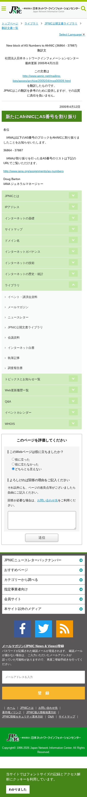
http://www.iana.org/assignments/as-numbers (33, 171)
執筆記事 (14, 358)
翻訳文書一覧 (10, 28)
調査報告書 (15, 368)
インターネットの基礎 (19, 218)
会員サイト (12, 599)
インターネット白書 (21, 347)
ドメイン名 (12, 240)
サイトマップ (14, 229)
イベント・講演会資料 (22, 297)
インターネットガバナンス (22, 251)
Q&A (8, 401)
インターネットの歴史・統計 (24, 274)
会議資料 (14, 337)
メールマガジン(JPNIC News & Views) (30, 646)
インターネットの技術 (19, 263)
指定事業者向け (16, 589)
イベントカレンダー (18, 412)
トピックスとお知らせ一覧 (22, 379)
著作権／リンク (11, 712)
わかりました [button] (18, 789)
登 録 (43, 693)
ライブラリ (31, 23)
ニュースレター (18, 317)
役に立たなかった (27, 464)
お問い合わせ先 (47, 500)
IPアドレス (12, 207)
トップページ (10, 23)
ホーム (11, 707)
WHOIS (10, 423)
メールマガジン (18, 307)
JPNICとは (12, 196)
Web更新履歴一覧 (17, 390)
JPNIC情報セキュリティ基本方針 (22, 716)
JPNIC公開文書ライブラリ (61, 23)
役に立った (22, 459)
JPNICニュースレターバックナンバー (32, 560)
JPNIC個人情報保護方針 (41, 712)
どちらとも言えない (28, 469)
